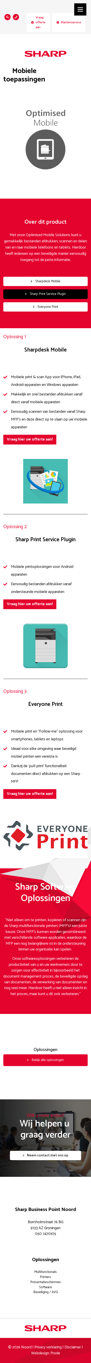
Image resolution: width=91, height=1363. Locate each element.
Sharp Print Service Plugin (47, 294)
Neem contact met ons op (47, 1155)
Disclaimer (72, 1347)
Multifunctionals (45, 1272)
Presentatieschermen (45, 1282)
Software (45, 1287)
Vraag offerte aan (41, 22)
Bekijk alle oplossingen (47, 1060)
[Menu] (80, 9)
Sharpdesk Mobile (47, 281)
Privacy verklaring (48, 1347)
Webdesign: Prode (45, 1353)
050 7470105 (45, 1234)
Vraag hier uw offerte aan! (30, 439)
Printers (45, 1277)
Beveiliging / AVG (45, 1292)
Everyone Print (47, 307)
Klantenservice (71, 22)
